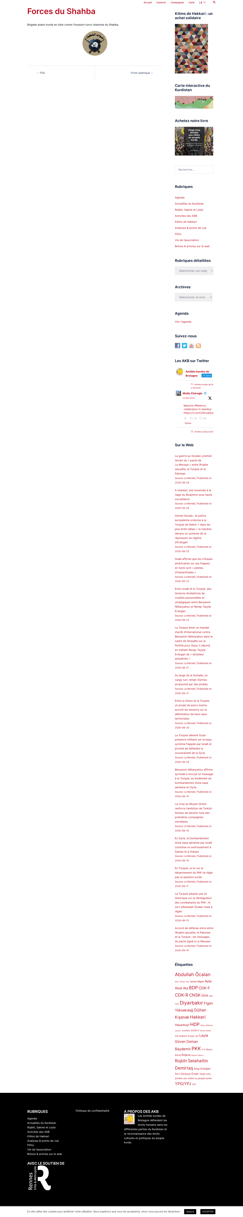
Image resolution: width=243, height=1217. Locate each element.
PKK (196, 1048)
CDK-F (204, 988)
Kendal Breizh (205, 1031)
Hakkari (197, 1017)
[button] (214, 2)
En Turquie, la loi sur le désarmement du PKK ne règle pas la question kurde (194, 872)
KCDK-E (195, 1030)
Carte (192, 2)
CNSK (195, 995)
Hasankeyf (182, 1025)
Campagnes (177, 2)
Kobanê (183, 1036)
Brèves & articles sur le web (192, 246)
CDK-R (181, 995)
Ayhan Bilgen (197, 981)
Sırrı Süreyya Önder (187, 1073)
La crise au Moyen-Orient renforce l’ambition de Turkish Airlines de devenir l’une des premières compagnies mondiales (193, 812)
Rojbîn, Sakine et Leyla (189, 209)
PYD (203, 1050)
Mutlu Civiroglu (192, 393)
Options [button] (190, 1211)
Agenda (179, 197)
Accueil (148, 2)
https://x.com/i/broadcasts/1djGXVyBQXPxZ (211, 412)
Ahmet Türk (184, 982)
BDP (193, 987)
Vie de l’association (187, 240)
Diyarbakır (191, 1003)
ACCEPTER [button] (207, 1211)
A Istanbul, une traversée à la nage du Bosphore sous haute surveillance (193, 495)
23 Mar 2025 (189, 398)
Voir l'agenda (183, 321)
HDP (195, 1024)
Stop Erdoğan (202, 1068)
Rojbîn (181, 1060)
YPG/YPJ (183, 1083)
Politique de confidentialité (92, 1110)
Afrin (177, 982)
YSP (194, 1084)
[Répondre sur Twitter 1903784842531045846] (186, 418)
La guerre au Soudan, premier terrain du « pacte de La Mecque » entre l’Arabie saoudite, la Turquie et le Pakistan (193, 464)
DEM (204, 995)
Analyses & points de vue (190, 227)
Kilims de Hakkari (186, 221)
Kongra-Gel (193, 1036)
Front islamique (140, 72)
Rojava (186, 1055)
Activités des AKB (186, 215)
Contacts (161, 2)
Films (178, 234)
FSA (42, 72)
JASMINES (186, 1031)
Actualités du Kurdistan (189, 203)
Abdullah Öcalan (192, 974)
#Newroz (200, 405)
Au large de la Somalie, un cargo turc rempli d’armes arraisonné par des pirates (191, 680)
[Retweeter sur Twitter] (192, 384)
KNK (177, 1036)
